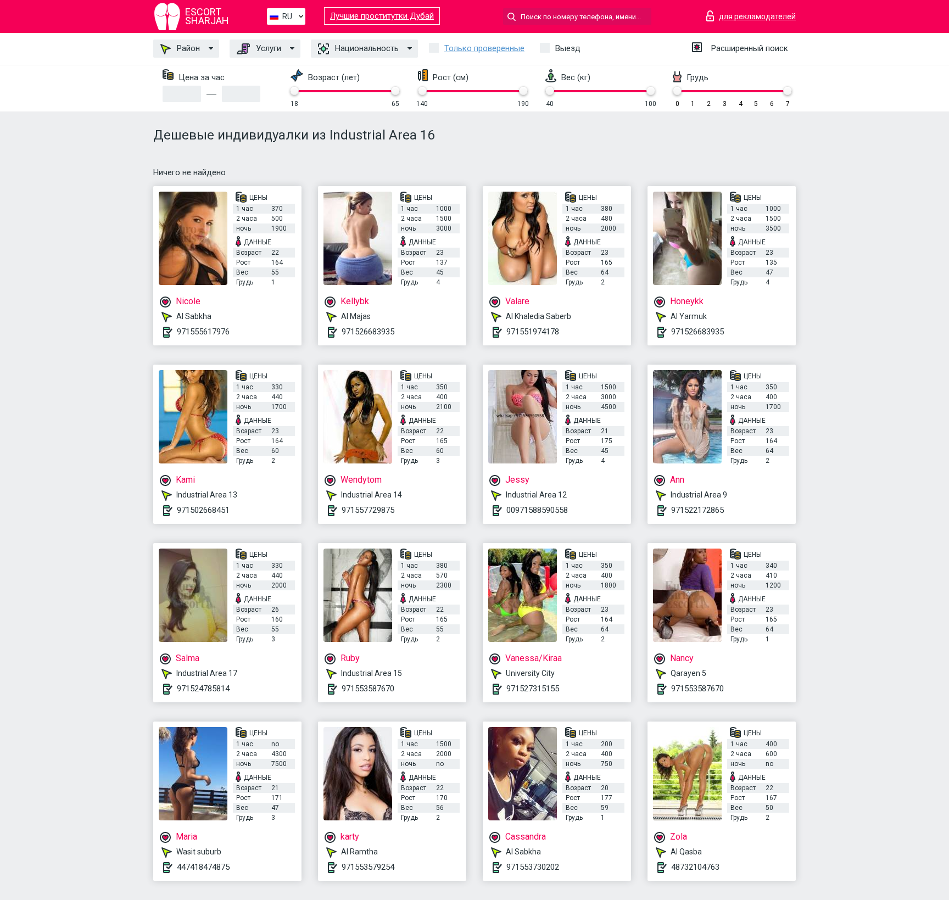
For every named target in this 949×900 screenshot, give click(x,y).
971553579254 (368, 867)
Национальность (366, 48)
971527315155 (532, 689)
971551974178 (532, 332)
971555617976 (203, 332)
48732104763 (695, 867)
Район (187, 48)
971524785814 (203, 689)
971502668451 (203, 510)
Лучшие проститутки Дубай (382, 16)
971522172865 (697, 510)
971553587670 (368, 689)
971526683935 (368, 332)
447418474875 (203, 867)
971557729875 (368, 510)
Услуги (267, 48)
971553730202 (532, 867)
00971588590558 (537, 510)
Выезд (567, 48)
